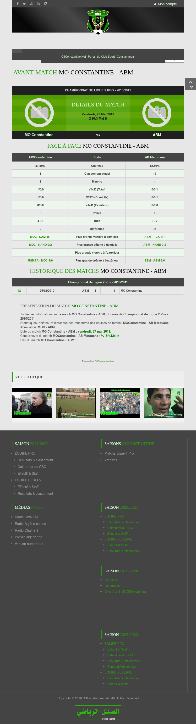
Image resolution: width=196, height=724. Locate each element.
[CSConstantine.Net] (98, 21)
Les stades (112, 585)
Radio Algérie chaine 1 (32, 523)
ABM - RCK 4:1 (154, 236)
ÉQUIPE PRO (25, 453)
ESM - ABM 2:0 (155, 260)
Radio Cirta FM (26, 516)
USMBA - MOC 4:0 (40, 260)
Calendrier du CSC (32, 466)
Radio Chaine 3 (26, 530)
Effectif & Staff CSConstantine (125, 591)
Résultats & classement (35, 459)
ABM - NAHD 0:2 (154, 244)
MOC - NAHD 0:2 (40, 244)
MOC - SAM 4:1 (40, 236)
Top (190, 86)
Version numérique (29, 543)
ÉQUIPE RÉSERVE (29, 480)
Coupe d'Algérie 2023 (121, 666)
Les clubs (111, 580)
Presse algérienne (28, 537)
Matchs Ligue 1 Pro (119, 453)
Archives (110, 459)
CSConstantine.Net (104, 361)
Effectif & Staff (28, 473)
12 (19, 290)
